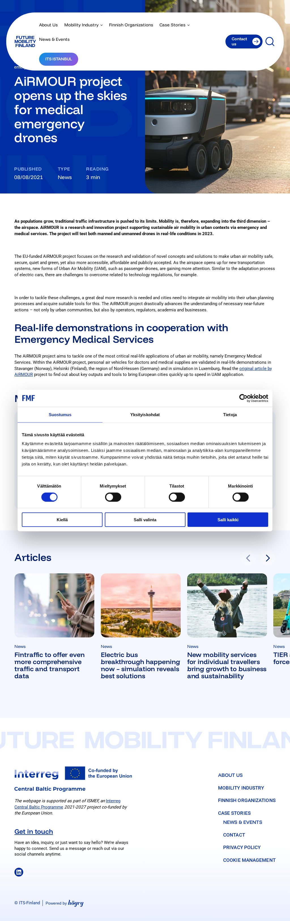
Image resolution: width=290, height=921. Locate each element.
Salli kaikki (228, 519)
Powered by (65, 903)
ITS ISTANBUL (58, 58)
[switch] (113, 496)
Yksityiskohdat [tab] (145, 414)
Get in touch (33, 831)
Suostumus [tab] (60, 414)
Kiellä (62, 519)
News (65, 177)
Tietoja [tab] (230, 414)
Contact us (239, 41)
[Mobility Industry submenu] (101, 25)
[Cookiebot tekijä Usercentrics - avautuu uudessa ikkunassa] (243, 398)
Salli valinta (145, 519)
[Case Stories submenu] (188, 25)
